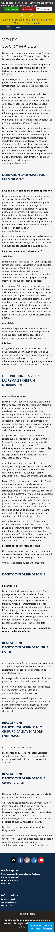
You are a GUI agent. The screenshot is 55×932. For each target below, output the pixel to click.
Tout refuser (27, 9)
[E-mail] (13, 860)
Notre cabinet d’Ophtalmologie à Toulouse (20, 874)
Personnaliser (44, 9)
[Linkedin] (34, 860)
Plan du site (6, 905)
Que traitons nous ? (10, 877)
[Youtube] (41, 860)
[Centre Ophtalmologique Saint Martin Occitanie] (27, 16)
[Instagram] (27, 860)
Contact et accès (8, 899)
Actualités (5, 883)
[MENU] (8, 27)
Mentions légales (9, 902)
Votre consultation (9, 880)
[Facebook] (20, 860)
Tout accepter (11, 9)
